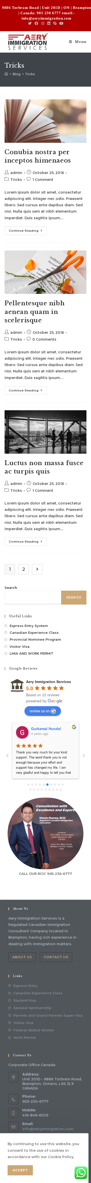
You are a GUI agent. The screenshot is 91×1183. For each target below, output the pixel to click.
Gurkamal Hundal (46, 728)
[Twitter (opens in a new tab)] (30, 23)
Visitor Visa (20, 646)
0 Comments (44, 339)
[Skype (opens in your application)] (55, 23)
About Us (22, 957)
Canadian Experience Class (34, 632)
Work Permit (24, 1037)
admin (16, 172)
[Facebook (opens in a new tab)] (36, 23)
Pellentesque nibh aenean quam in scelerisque (34, 311)
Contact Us (56, 957)
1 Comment (42, 179)
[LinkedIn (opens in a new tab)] (49, 23)
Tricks (16, 179)
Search (11, 588)
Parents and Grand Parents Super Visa (48, 1015)
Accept (20, 1170)
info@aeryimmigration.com (48, 1129)
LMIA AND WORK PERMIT (31, 653)
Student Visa (24, 1000)
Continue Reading (28, 232)
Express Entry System (29, 626)
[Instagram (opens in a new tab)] (43, 23)
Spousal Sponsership (32, 1008)
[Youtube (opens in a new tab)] (61, 23)
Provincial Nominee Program (35, 639)
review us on (40, 710)
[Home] (6, 74)
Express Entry (25, 986)
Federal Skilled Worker (33, 1030)
